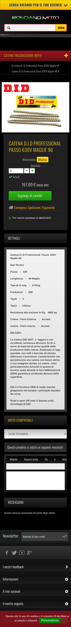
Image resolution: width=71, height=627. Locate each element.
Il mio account (11, 591)
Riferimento (29, 159)
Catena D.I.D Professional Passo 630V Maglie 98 (35, 71)
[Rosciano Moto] (35, 15)
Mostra (42, 159)
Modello (13, 459)
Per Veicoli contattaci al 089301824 (31, 217)
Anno (64, 459)
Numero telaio (31, 459)
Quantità (35, 165)
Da (46, 459)
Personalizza (50, 620)
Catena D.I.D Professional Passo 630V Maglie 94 (36, 65)
